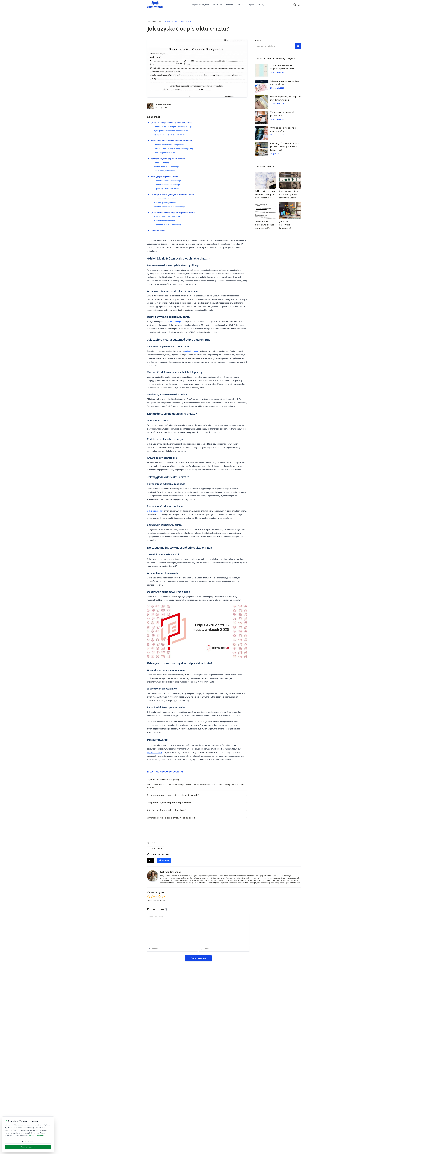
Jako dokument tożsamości (165, 199)
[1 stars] (148, 896)
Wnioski (240, 4)
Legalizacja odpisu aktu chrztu (166, 189)
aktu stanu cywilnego (172, 321)
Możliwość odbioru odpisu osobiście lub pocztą (173, 149)
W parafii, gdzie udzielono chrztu (167, 217)
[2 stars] (152, 896)
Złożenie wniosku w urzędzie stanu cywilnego (173, 127)
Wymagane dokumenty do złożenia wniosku (172, 131)
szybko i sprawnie (154, 752)
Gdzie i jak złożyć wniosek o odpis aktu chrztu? (172, 123)
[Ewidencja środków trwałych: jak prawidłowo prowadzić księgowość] (261, 149)
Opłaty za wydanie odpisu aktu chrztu (169, 135)
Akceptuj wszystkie (28, 1147)
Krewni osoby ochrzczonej (164, 171)
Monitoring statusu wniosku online (168, 153)
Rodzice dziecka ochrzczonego (166, 167)
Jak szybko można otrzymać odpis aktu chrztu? (172, 140)
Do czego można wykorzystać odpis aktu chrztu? (173, 194)
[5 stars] (163, 896)
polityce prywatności (36, 1135)
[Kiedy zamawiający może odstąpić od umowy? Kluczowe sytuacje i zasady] (290, 180)
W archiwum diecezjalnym (164, 221)
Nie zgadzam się (28, 1141)
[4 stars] (159, 896)
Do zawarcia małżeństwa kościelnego (169, 207)
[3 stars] (156, 896)
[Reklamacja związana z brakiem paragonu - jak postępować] (265, 180)
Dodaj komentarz (198, 958)
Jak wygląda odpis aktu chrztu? (165, 176)
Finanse (229, 4)
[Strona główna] (148, 21)
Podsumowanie (158, 230)
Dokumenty (217, 4)
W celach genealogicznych (165, 203)
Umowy (260, 4)
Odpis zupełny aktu (155, 511)
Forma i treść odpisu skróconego (167, 181)
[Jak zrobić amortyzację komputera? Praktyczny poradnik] (290, 210)
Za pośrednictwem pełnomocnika (167, 225)
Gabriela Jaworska (163, 104)
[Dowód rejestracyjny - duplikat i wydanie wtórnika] (261, 102)
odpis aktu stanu (191, 351)
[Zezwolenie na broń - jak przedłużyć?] (261, 117)
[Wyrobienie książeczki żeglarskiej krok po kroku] (261, 70)
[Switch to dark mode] (299, 5)
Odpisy (251, 4)
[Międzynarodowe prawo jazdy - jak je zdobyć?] (261, 86)
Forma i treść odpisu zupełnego (167, 185)
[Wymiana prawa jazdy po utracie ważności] (261, 133)
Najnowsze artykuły (200, 4)
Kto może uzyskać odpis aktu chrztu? (168, 159)
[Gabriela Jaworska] (150, 106)
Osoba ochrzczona (161, 163)
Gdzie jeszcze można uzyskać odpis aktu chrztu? (173, 213)
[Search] (295, 4)
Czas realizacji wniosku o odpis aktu (169, 145)
